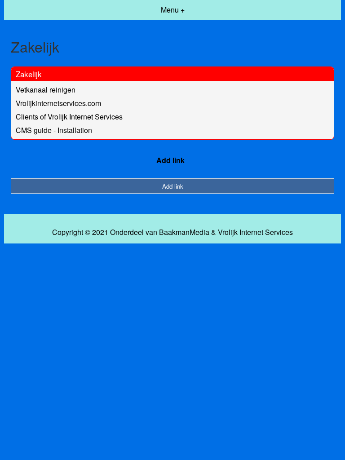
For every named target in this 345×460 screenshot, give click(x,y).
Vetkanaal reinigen (45, 89)
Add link (170, 160)
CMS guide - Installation (54, 130)
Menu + (173, 9)
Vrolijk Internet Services (255, 232)
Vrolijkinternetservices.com (58, 103)
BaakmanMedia (184, 232)
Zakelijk (29, 74)
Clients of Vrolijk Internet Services (69, 116)
